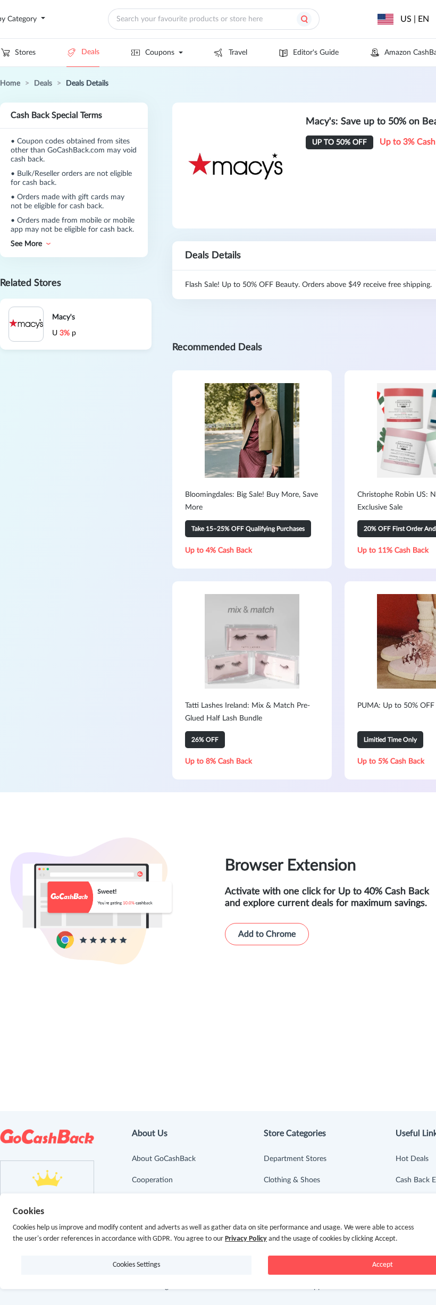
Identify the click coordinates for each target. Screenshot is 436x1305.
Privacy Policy (246, 1239)
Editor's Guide (316, 52)
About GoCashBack (164, 1159)
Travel (238, 52)
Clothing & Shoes (292, 1180)
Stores (25, 52)
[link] (10, 83)
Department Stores (295, 1159)
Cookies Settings (136, 1265)
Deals (90, 52)
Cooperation (152, 1180)
